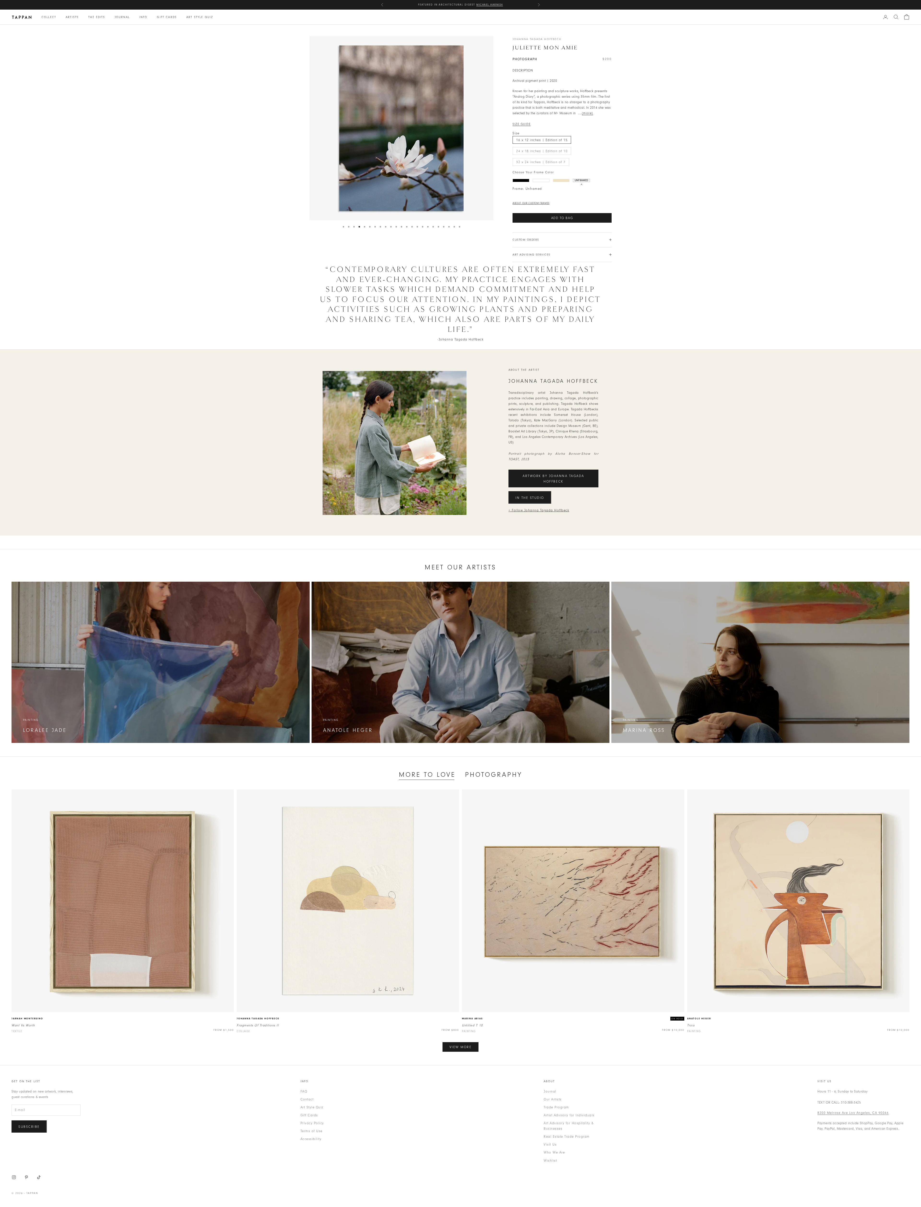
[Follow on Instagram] (14, 1177)
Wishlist (550, 1161)
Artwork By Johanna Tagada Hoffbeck (553, 479)
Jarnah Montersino (27, 1018)
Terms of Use (312, 1131)
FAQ (304, 1091)
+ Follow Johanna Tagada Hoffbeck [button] (538, 510)
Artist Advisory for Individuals (569, 1115)
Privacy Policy (312, 1123)
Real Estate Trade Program (567, 1137)
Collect (48, 17)
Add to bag (562, 218)
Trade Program (556, 1107)
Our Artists (553, 1099)
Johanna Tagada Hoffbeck (537, 39)
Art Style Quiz (199, 17)
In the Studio (529, 498)
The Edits (96, 17)
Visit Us (550, 1144)
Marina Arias (472, 1018)
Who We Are (554, 1152)
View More (460, 1047)
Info (143, 17)
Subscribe (29, 1127)
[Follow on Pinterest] (26, 1177)
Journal (122, 17)
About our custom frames (531, 203)
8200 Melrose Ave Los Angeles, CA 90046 (853, 1113)
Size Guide (522, 124)
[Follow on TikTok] (38, 1177)
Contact (307, 1099)
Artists (72, 17)
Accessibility (311, 1139)
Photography (493, 774)
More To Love (427, 774)
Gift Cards (167, 17)
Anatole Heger (699, 1018)
